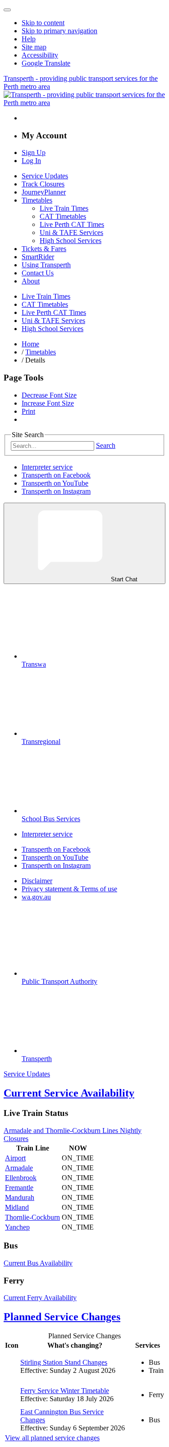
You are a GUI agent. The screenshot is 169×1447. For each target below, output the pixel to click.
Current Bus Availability (38, 1263)
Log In (31, 160)
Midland (17, 1207)
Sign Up (34, 152)
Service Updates (45, 176)
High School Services (70, 240)
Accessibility (40, 55)
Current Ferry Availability (40, 1297)
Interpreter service (47, 467)
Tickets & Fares (44, 248)
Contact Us (38, 273)
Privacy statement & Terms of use (69, 889)
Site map (34, 47)
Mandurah (19, 1197)
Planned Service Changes (62, 1317)
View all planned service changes (52, 1438)
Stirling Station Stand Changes (63, 1362)
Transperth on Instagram (56, 491)
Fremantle (19, 1187)
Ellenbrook (21, 1177)
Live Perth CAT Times (72, 224)
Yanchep (17, 1227)
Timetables (37, 200)
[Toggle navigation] (7, 10)
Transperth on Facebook (56, 475)
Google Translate (46, 63)
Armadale (19, 1168)
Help (29, 39)
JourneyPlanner (44, 192)
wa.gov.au (36, 897)
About (31, 281)
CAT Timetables (63, 216)
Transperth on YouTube (55, 483)
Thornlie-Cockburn (32, 1217)
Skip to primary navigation (59, 31)
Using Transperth (46, 265)
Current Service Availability (69, 1093)
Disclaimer (37, 881)
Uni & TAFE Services (71, 232)
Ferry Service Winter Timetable (64, 1390)
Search (105, 445)
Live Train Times (64, 208)
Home (30, 344)
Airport (15, 1158)
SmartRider (38, 257)
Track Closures (43, 184)
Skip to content (43, 23)
